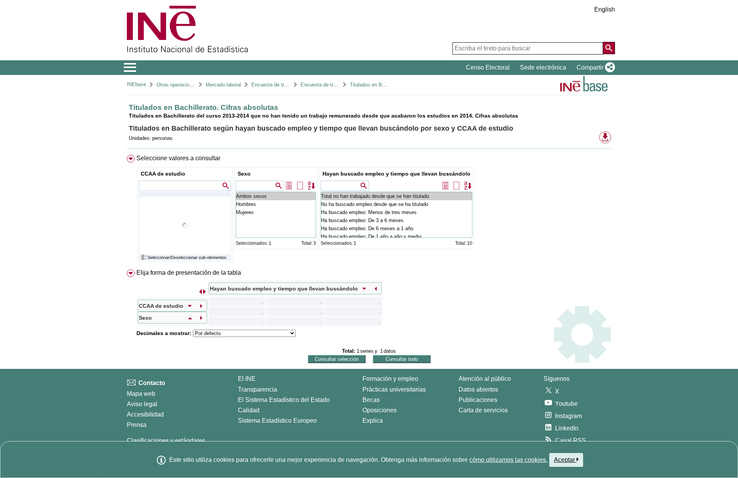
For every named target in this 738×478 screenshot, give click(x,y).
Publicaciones (478, 400)
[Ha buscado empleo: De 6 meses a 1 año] (396, 228)
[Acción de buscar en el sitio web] (609, 48)
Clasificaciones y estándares (166, 440)
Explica (372, 420)
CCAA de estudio (163, 174)
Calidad (248, 410)
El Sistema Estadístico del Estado (284, 400)
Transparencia (257, 389)
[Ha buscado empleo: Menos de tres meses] (396, 212)
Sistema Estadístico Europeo (277, 420)
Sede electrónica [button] (543, 67)
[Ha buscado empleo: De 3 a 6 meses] (396, 220)
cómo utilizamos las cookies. (508, 459)
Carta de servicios (483, 410)
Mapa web (141, 393)
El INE (247, 378)
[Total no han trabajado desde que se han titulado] (396, 196)
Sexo (244, 174)
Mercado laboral (223, 85)
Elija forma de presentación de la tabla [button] (188, 272)
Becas (371, 400)
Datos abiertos (478, 389)
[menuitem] (369, 210)
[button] (594, 68)
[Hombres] (276, 204)
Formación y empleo (390, 378)
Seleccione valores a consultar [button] (178, 158)
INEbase (136, 84)
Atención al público (485, 378)
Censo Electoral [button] (488, 67)
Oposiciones (379, 410)
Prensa (136, 425)
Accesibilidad (145, 414)
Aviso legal (142, 404)
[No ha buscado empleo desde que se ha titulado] (396, 204)
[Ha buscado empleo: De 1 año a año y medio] (396, 236)
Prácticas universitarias (394, 389)
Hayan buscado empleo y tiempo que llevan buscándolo (396, 174)
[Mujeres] (276, 212)
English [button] (604, 9)
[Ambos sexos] (276, 196)
